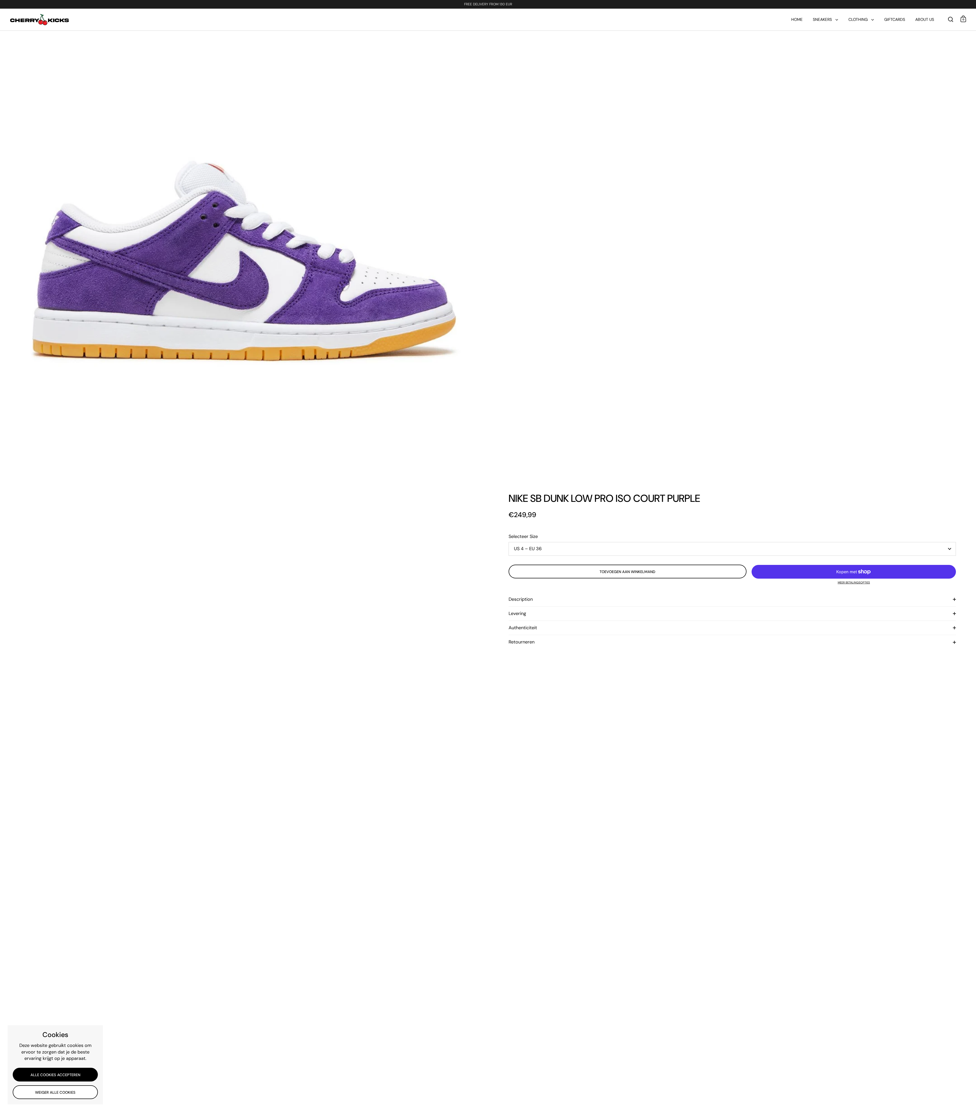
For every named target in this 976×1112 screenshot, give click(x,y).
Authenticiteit (523, 628)
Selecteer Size (523, 536)
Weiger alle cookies (55, 1092)
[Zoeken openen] (950, 19)
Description (521, 599)
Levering (517, 613)
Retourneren (522, 642)
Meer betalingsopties (854, 582)
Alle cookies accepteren (55, 1074)
